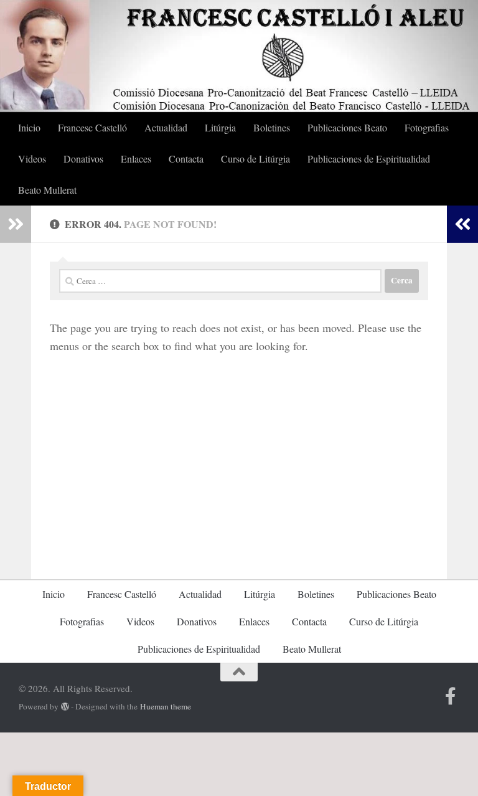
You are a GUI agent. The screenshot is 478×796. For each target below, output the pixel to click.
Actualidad (165, 127)
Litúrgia (220, 127)
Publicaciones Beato (347, 127)
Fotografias (427, 127)
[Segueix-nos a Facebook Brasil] (450, 696)
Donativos (83, 158)
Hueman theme (165, 706)
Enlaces (136, 158)
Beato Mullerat (47, 189)
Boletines (271, 127)
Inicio (29, 127)
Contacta (186, 158)
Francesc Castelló (92, 127)
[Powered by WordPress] (65, 707)
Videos (32, 158)
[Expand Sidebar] (15, 224)
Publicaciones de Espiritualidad (368, 158)
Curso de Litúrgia (255, 158)
